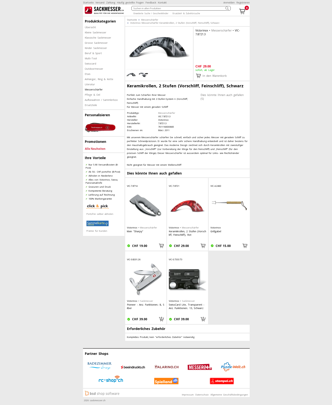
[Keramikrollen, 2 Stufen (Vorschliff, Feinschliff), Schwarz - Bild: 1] (159, 47)
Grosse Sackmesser (96, 42)
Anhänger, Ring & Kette (99, 79)
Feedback (150, 2)
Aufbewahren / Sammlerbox (101, 100)
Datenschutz (202, 394)
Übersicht (90, 27)
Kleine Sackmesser (95, 32)
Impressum (188, 394)
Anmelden (229, 2)
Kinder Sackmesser (96, 48)
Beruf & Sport (93, 53)
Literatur (90, 84)
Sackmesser (146, 300)
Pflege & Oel (92, 94)
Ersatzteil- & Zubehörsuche (186, 13)
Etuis (87, 74)
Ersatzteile (91, 105)
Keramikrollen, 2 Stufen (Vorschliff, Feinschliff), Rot (187, 232)
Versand (99, 2)
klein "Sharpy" (135, 231)
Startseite (88, 2)
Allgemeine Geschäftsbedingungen (229, 394)
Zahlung (110, 2)
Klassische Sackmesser (98, 37)
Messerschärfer (94, 89)
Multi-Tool (91, 58)
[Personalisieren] (161, 319)
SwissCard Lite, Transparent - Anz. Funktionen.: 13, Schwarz (187, 306)
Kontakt (162, 2)
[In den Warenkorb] (161, 246)
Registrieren (243, 2)
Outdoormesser (94, 68)
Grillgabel (215, 231)
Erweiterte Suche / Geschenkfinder (150, 13)
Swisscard (90, 63)
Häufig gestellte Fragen (130, 2)
